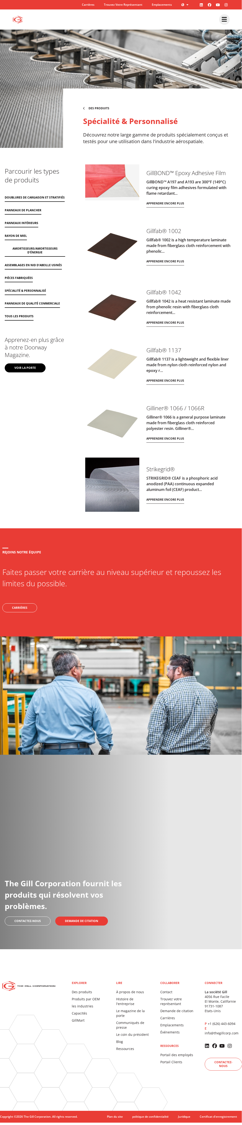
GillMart (78, 1020)
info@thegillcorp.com (221, 1033)
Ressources (125, 1048)
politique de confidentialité (150, 1117)
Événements (170, 1032)
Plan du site (115, 1117)
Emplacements (162, 5)
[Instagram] (226, 4)
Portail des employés (176, 1055)
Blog (119, 1041)
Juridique (184, 1117)
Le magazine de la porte (130, 1013)
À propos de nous (130, 992)
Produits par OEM (86, 999)
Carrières (88, 5)
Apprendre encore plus (165, 203)
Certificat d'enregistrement (218, 1117)
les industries (82, 1006)
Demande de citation (176, 1011)
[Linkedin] (201, 4)
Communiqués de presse (130, 1025)
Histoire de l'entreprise (125, 1001)
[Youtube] (217, 4)
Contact (166, 992)
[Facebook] (209, 4)
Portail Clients (171, 1062)
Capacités (79, 1013)
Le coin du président (132, 1034)
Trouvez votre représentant (123, 5)
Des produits (82, 992)
